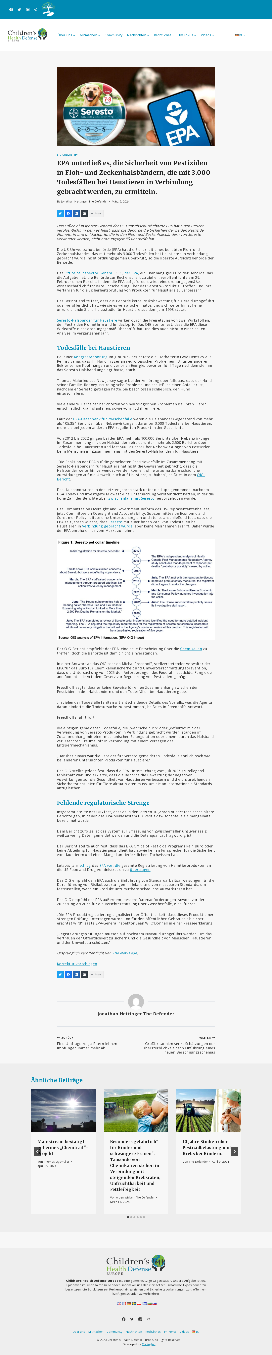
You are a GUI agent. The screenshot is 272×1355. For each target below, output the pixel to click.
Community (113, 35)
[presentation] (63, 1110)
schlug (85, 865)
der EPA (131, 273)
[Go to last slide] (37, 1151)
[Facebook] (11, 9)
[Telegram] (35, 9)
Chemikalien (191, 648)
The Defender (198, 1161)
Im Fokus (170, 1331)
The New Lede (125, 953)
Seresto (115, 521)
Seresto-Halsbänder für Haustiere (87, 320)
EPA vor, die (109, 865)
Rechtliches (153, 1331)
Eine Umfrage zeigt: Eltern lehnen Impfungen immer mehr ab (87, 1043)
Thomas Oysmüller (56, 1161)
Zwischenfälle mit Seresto (131, 498)
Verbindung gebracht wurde (107, 526)
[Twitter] (19, 9)
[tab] (128, 1217)
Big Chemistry (67, 155)
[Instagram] (27, 9)
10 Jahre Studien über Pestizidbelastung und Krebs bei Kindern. (207, 1147)
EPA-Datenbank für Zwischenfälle (102, 419)
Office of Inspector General (89, 273)
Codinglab (148, 1344)
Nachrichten (134, 1331)
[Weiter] (234, 1151)
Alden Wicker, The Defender (135, 1197)
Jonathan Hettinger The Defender (84, 201)
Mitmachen (95, 1331)
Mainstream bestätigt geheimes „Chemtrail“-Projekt (62, 1147)
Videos (184, 1331)
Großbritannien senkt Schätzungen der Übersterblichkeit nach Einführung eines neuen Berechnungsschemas (178, 1045)
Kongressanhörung (91, 356)
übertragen (140, 869)
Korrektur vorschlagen (77, 963)
